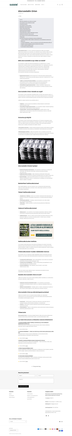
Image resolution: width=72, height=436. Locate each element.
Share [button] (20, 16)
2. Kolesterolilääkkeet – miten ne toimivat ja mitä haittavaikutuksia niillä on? (36, 42)
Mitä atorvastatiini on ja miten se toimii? (28, 21)
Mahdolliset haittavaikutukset (26, 27)
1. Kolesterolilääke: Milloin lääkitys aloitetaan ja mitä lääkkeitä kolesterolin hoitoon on (36, 40)
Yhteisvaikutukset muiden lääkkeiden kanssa (29, 32)
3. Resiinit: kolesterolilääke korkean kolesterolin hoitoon (32, 43)
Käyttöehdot (29, 399)
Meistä (10, 393)
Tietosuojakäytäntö (30, 397)
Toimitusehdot (30, 393)
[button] (43, 5)
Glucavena (13, 433)
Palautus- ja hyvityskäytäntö (32, 395)
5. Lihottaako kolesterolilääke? (27, 46)
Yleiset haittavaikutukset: (25, 28)
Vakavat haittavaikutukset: (25, 29)
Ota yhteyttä (11, 395)
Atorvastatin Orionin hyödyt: (25, 25)
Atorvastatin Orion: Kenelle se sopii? (27, 22)
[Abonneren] (25, 421)
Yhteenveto (22, 36)
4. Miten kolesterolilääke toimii (27, 45)
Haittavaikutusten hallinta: (25, 31)
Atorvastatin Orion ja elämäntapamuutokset (29, 35)
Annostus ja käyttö (23, 24)
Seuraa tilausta (12, 397)
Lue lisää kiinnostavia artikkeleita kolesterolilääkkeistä (31, 38)
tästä (26, 338)
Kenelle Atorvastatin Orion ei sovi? (27, 34)
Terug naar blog (37, 366)
